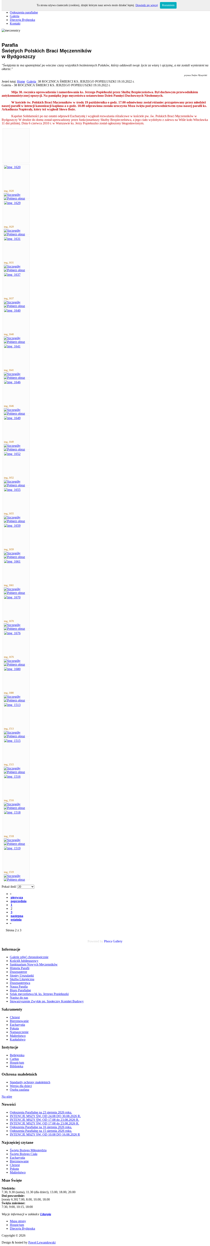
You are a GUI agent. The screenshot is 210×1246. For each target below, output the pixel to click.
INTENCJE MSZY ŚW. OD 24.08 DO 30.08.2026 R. (45, 1116)
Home (21, 81)
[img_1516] (12, 776)
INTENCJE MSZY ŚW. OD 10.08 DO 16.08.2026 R (45, 1134)
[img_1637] (12, 274)
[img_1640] (12, 310)
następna (17, 916)
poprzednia (18, 901)
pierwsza (17, 897)
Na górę (7, 1096)
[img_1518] (12, 812)
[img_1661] (12, 561)
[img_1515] (12, 740)
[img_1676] (12, 633)
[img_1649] (12, 418)
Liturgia (45, 1214)
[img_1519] (12, 848)
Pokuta (14, 1168)
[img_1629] (12, 203)
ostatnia (16, 919)
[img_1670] (12, 597)
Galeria (31, 81)
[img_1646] (12, 382)
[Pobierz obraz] (14, 198)
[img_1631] (12, 239)
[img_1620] (12, 167)
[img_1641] (12, 346)
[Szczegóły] (12, 194)
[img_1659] (12, 525)
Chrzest (15, 1165)
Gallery (117, 941)
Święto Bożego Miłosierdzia (28, 1150)
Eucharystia (17, 1157)
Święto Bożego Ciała (23, 1154)
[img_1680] (12, 669)
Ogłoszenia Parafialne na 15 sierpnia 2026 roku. (41, 1131)
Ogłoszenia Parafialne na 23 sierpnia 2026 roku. (41, 1112)
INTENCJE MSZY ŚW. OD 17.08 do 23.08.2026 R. (44, 1119)
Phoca (108, 941)
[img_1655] (12, 489)
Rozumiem (168, 5)
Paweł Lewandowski (42, 1242)
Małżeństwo (18, 1172)
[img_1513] (12, 705)
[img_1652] (12, 454)
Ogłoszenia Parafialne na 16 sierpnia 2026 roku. (41, 1127)
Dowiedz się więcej (147, 5)
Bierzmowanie (19, 1161)
